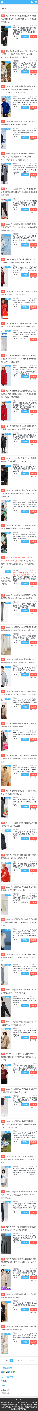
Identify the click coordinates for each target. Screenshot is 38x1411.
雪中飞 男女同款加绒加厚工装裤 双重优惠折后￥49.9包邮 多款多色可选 (25, 802)
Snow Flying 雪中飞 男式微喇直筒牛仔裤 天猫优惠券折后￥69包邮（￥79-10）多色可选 (24, 606)
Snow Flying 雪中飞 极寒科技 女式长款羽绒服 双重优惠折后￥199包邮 (25, 1305)
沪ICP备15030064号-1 (8, 1402)
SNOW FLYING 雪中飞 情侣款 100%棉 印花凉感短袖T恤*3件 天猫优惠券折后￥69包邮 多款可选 (24, 1170)
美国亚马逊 (5, 1390)
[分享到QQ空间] (4, 1372)
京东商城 (16, 128)
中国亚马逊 (5, 1393)
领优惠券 (25, 36)
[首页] (2, 2)
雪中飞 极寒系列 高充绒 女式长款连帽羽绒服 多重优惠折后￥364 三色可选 (25, 734)
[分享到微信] (14, 1372)
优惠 (3, 16)
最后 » (32, 1360)
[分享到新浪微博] (7, 1372)
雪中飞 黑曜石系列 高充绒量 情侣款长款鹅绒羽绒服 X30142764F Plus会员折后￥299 (24, 437)
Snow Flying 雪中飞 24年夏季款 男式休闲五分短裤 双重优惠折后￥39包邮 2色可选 (25, 1100)
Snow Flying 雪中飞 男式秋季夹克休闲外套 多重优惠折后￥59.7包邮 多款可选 (25, 1001)
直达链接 (33, 36)
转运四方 (18, 1399)
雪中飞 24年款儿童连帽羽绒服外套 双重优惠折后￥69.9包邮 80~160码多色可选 (25, 866)
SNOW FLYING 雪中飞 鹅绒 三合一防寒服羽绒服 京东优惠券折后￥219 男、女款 (24, 469)
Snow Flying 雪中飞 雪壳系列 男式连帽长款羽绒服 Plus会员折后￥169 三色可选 (25, 132)
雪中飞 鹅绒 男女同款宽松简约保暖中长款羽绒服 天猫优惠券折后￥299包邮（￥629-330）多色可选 (25, 1273)
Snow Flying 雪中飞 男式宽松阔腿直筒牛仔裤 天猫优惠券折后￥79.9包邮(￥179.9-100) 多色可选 (25, 968)
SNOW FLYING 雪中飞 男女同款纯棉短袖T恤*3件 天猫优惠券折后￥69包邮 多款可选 (24, 536)
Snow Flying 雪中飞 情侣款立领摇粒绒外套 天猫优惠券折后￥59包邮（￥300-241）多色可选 (25, 702)
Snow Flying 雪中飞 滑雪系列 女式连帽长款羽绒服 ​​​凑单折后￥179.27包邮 (25, 1337)
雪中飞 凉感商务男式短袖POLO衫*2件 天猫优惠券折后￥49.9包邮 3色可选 (25, 579)
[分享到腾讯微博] (9, 1372)
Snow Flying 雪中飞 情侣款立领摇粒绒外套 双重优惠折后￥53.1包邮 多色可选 (25, 1033)
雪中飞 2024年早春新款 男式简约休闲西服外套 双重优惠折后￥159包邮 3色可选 (24, 1238)
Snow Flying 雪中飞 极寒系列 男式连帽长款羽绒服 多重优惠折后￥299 (25, 834)
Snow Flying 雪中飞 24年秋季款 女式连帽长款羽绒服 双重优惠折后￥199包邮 (25, 898)
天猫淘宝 (16, 26)
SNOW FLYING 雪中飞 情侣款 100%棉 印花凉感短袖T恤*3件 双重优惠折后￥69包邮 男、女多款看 (25, 1068)
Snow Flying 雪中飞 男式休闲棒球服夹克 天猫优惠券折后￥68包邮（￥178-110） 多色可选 (24, 670)
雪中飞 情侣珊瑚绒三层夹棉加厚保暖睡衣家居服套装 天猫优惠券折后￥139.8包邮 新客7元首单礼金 (25, 770)
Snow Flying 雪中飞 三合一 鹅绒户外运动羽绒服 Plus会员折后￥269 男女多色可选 (25, 302)
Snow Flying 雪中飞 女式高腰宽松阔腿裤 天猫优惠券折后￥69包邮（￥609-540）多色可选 (24, 638)
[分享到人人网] (12, 1372)
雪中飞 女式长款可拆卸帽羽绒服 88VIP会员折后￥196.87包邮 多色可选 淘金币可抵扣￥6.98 (24, 334)
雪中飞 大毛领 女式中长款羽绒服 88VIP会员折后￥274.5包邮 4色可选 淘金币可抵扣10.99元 (24, 270)
